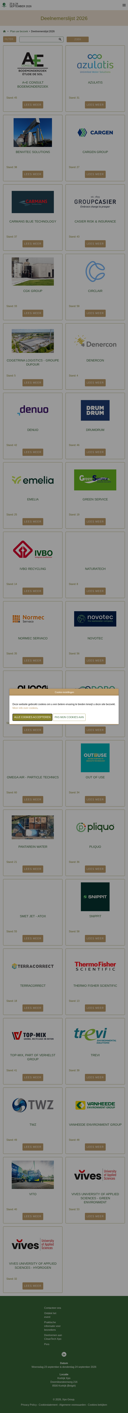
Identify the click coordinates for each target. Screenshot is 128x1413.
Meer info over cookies (24, 708)
